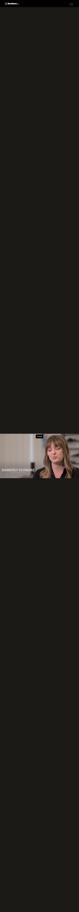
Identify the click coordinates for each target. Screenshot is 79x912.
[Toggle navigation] (71, 4)
